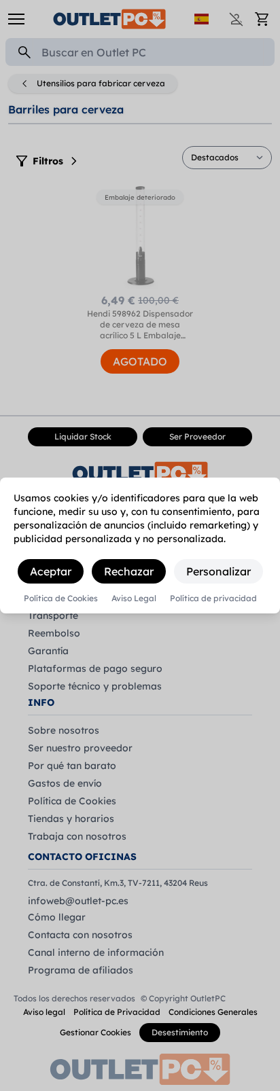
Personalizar (218, 571)
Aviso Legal (133, 598)
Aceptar (50, 571)
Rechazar (129, 571)
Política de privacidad (213, 598)
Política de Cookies (61, 598)
